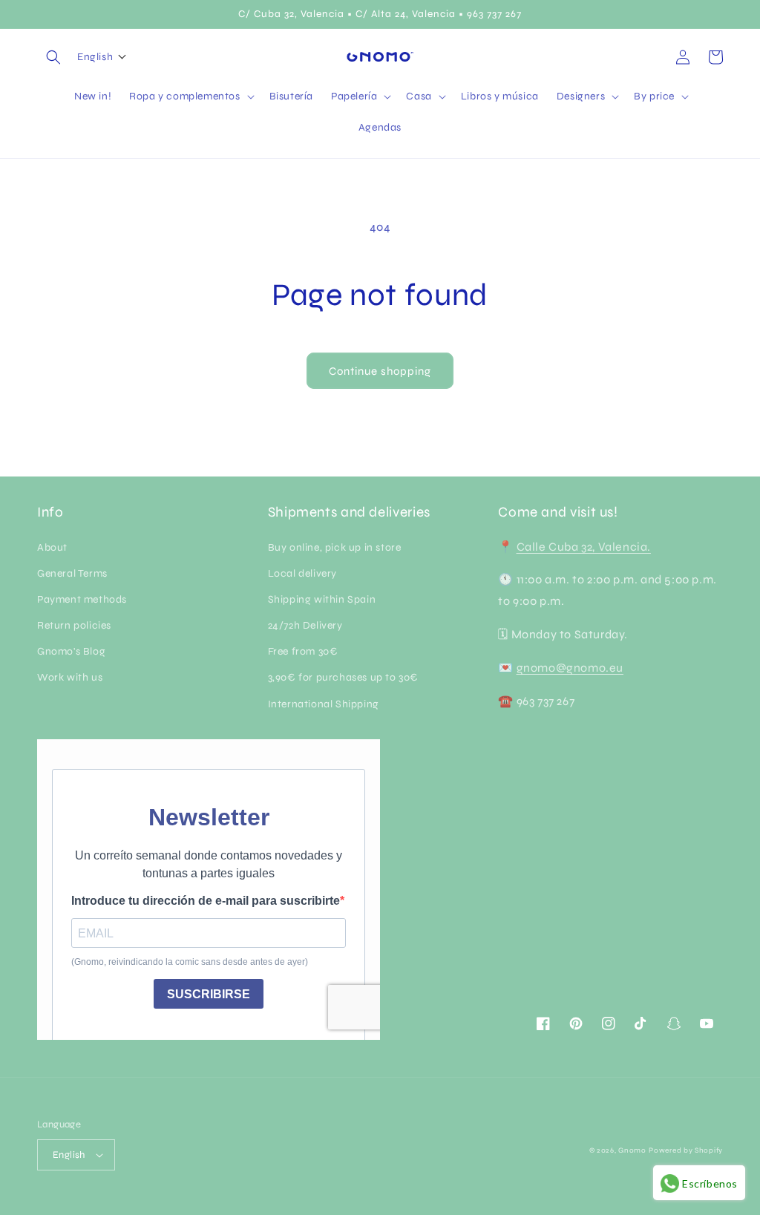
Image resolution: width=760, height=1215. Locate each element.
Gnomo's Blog (71, 651)
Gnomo (632, 1150)
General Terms (72, 573)
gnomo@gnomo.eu (570, 668)
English (69, 1155)
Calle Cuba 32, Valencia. (584, 547)
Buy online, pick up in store (335, 547)
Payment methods (82, 599)
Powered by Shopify (686, 1150)
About (52, 547)
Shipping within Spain (322, 599)
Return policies (74, 625)
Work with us (69, 677)
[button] (53, 57)
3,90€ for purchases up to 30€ (343, 677)
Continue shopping (380, 371)
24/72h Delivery (305, 625)
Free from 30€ (303, 651)
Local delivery (302, 573)
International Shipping (323, 704)
